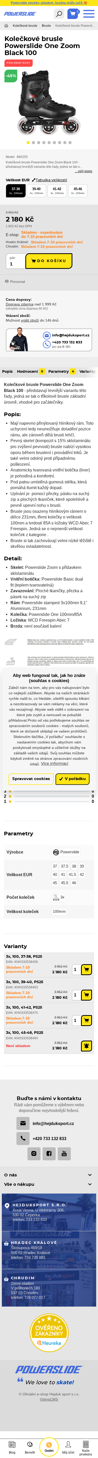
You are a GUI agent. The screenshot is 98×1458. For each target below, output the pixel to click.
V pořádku (75, 779)
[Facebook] (49, 1153)
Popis (7, 372)
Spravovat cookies (31, 779)
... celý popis (83, 171)
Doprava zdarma (19, 304)
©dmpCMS (49, 1399)
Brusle (46, 26)
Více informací (54, 764)
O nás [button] (10, 1175)
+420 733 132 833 (49, 1138)
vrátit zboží (30, 320)
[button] (28, 143)
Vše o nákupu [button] (19, 1184)
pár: (13, 258)
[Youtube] (64, 1153)
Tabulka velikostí (51, 180)
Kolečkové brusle (25, 26)
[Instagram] (34, 1153)
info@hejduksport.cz (53, 1123)
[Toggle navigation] (59, 14)
